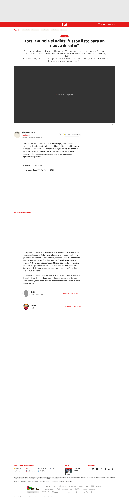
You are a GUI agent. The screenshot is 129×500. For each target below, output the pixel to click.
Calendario (55, 30)
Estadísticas (75, 293)
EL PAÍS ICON (70, 492)
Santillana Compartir (73, 486)
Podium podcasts (63, 492)
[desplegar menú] (15, 24)
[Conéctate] (104, 24)
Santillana (63, 486)
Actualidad (26, 30)
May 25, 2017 (49, 170)
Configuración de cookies (58, 481)
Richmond (45, 492)
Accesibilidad (69, 481)
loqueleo (85, 492)
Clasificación (45, 30)
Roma (33, 305)
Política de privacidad (33, 481)
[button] (60, 134)
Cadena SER (81, 486)
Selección (63, 30)
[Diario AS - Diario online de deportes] (64, 24)
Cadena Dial (71, 489)
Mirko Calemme (27, 132)
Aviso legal (23, 481)
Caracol (98, 486)
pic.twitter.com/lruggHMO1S (34, 165)
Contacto (16, 481)
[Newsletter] (99, 24)
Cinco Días (65, 489)
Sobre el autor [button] (25, 135)
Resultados (35, 30)
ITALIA (64, 36)
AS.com (86, 486)
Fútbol (16, 30)
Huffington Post (49, 489)
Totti (33, 292)
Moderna (54, 492)
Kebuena (92, 489)
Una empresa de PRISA (33, 488)
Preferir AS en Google (73, 134)
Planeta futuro (85, 489)
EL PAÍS (47, 486)
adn (92, 486)
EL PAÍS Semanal (77, 489)
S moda (78, 492)
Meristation (94, 492)
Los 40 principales (54, 486)
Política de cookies (44, 481)
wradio (58, 489)
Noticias (66, 293)
